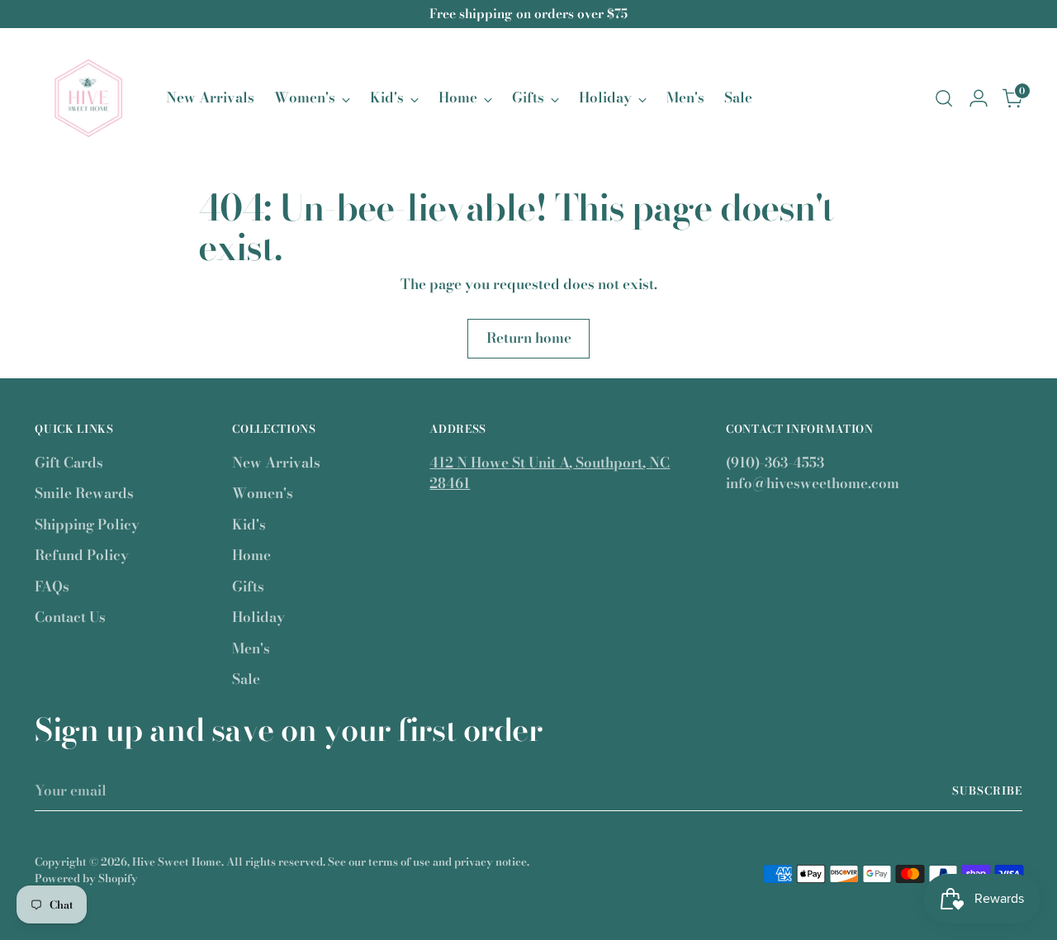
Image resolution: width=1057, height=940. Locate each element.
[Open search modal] (943, 98)
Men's (251, 648)
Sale (246, 679)
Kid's (249, 524)
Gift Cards (69, 462)
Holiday (258, 617)
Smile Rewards (84, 493)
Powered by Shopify (86, 878)
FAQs (52, 586)
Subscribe (987, 790)
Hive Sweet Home (176, 861)
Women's (262, 493)
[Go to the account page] (978, 98)
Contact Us (70, 617)
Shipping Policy (87, 524)
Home (251, 555)
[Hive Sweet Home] (88, 98)
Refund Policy (82, 555)
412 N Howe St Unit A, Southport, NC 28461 (549, 473)
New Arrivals (276, 462)
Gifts (248, 586)
